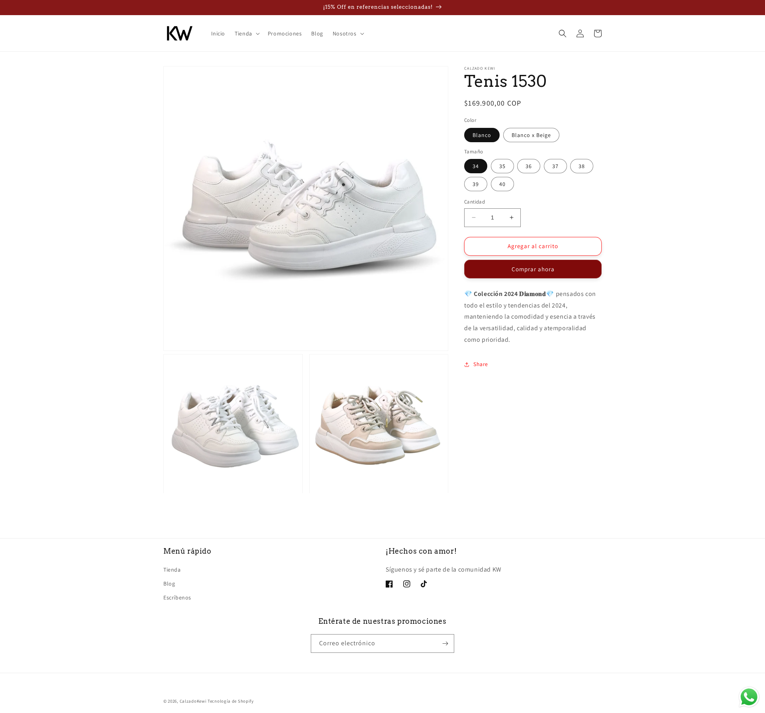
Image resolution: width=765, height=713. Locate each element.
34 (476, 166)
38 (582, 166)
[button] (246, 33)
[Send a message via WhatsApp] (749, 697)
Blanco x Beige (531, 135)
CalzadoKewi (193, 701)
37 (555, 166)
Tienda (172, 569)
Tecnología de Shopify (231, 701)
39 (476, 184)
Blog (169, 583)
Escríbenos (177, 597)
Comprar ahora (533, 269)
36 (529, 166)
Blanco (482, 135)
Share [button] (480, 364)
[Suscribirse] (445, 643)
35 (502, 166)
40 (502, 184)
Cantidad (474, 201)
